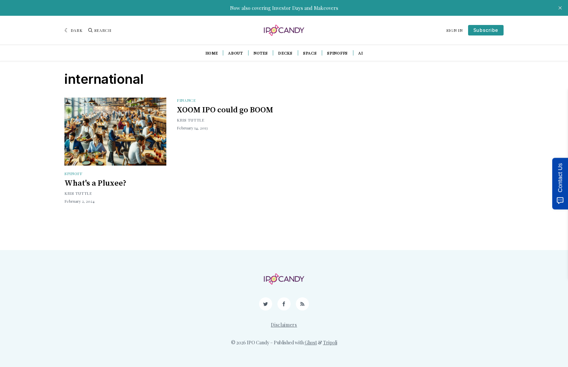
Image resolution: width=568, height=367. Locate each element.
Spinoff (73, 173)
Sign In (454, 30)
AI (360, 53)
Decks (285, 53)
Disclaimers (284, 325)
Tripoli (330, 342)
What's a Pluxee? (95, 183)
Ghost (311, 342)
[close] (560, 8)
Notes (260, 53)
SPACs (310, 53)
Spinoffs (337, 53)
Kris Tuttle (78, 193)
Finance (186, 100)
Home (211, 53)
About (235, 53)
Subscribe (485, 30)
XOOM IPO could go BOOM (225, 110)
